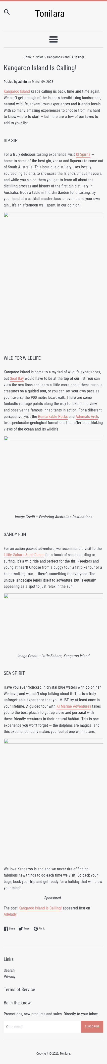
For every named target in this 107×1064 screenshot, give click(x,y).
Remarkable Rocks (53, 416)
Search (9, 970)
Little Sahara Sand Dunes (24, 554)
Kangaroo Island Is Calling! (40, 908)
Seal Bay (17, 378)
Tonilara (65, 1053)
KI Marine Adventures (73, 706)
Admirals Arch (87, 416)
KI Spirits (83, 154)
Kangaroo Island (17, 91)
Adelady (10, 914)
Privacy (9, 976)
